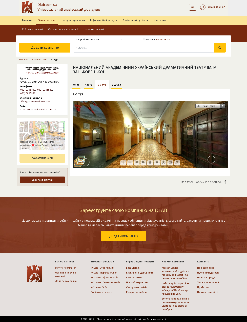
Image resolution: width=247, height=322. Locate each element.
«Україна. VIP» (99, 287)
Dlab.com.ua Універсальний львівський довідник (68, 7)
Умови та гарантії (208, 282)
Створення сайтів (136, 287)
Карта (88, 84)
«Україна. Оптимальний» (105, 282)
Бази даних (132, 267)
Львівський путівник (136, 20)
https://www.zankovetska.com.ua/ (38, 109)
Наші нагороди (206, 277)
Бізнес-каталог (47, 20)
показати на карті (42, 158)
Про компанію (205, 267)
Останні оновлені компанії (63, 29)
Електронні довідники (139, 272)
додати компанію (123, 236)
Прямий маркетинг (137, 282)
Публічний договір (208, 272)
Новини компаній (94, 29)
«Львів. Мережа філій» (104, 272)
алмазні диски (163, 39)
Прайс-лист (204, 287)
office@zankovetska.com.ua (35, 101)
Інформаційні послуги (103, 20)
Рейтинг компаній (32, 29)
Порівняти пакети (101, 292)
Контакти (160, 20)
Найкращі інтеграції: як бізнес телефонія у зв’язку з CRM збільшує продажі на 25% (176, 288)
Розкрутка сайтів (136, 292)
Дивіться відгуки (42, 179)
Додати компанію (45, 47)
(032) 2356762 (27, 89)
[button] (212, 7)
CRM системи (134, 277)
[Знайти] (220, 48)
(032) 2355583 (44, 89)
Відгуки (116, 84)
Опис (76, 84)
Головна (27, 20)
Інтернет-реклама (73, 20)
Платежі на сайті (207, 292)
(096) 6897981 (27, 93)
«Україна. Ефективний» (104, 277)
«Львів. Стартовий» (102, 267)
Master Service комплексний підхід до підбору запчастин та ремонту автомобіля (175, 273)
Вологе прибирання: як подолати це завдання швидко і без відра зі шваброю (175, 304)
